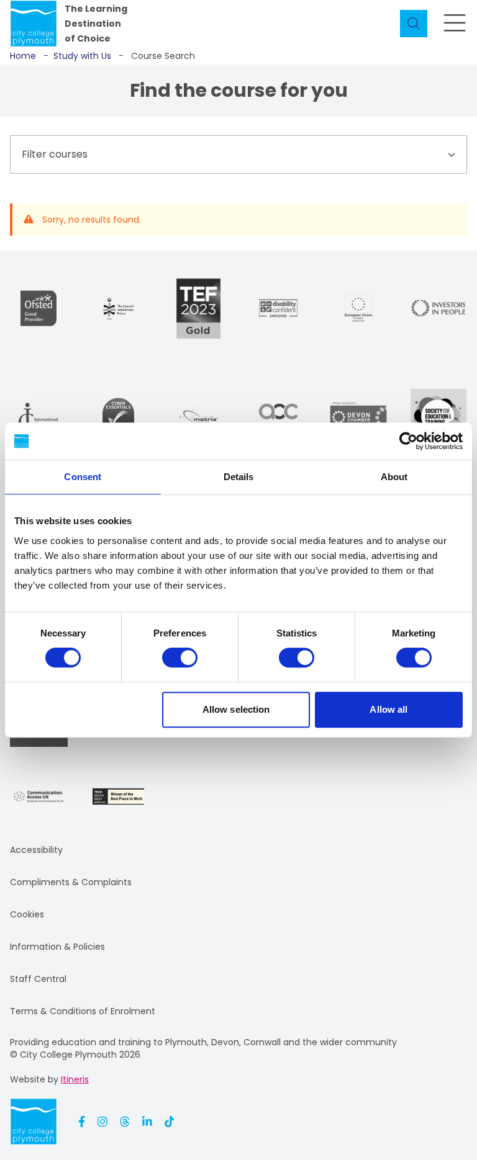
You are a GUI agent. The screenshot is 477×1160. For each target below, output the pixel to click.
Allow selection (236, 709)
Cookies (27, 914)
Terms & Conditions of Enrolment (82, 1011)
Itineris (75, 1079)
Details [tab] (239, 476)
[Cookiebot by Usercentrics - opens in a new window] (408, 441)
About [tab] (394, 476)
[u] (118, 417)
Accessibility (36, 850)
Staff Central (38, 979)
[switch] (180, 657)
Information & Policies (57, 946)
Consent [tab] (82, 476)
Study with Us (77, 56)
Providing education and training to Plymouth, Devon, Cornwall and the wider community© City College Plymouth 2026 (203, 1048)
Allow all (388, 709)
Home (23, 56)
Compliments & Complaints (71, 882)
